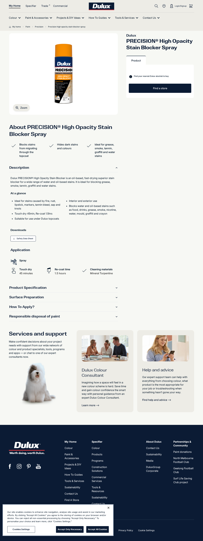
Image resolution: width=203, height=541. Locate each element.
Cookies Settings (21, 529)
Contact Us (71, 493)
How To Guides (74, 474)
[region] (58, 520)
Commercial (60, 5)
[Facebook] (10, 466)
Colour (69, 448)
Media (149, 460)
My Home (14, 5)
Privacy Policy (125, 530)
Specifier (31, 5)
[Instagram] (19, 466)
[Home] (10, 26)
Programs (97, 460)
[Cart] (191, 6)
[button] (21, 107)
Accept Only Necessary (70, 529)
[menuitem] (15, 17)
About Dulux (153, 441)
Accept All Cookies (97, 529)
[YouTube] (38, 466)
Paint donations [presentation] (182, 451)
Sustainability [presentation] (72, 487)
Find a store (160, 88)
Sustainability (99, 497)
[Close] (108, 507)
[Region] (164, 6)
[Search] (156, 6)
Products (97, 454)
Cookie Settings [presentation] (146, 530)
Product (136, 60)
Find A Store (72, 500)
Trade (44, 5)
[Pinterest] (29, 466)
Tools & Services (74, 481)
